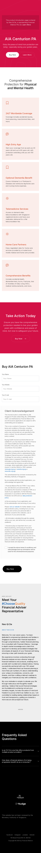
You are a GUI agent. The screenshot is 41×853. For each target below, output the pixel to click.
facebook (9, 835)
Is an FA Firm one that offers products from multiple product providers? (18, 751)
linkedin (32, 835)
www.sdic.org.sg (10, 471)
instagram (18, 835)
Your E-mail (5, 395)
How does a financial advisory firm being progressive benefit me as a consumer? (16, 761)
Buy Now (12, 55)
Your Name (5, 374)
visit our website (14, 507)
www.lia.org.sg (21, 469)
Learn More (26, 25)
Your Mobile (5, 384)
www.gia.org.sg (10, 469)
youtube (25, 835)
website (20, 709)
